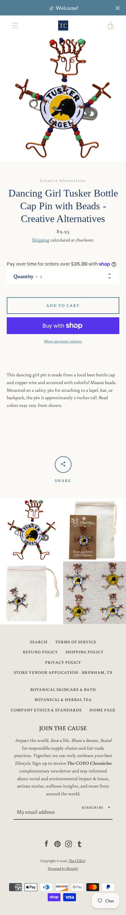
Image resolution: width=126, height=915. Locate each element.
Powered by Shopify (63, 868)
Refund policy (40, 651)
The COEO (77, 860)
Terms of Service (75, 641)
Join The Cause (63, 728)
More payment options (63, 340)
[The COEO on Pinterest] (57, 844)
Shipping (40, 240)
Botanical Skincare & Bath (63, 689)
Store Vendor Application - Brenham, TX (63, 672)
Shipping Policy (84, 651)
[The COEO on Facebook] (46, 844)
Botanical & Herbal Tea (63, 699)
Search (39, 641)
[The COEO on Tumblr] (79, 844)
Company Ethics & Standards (46, 709)
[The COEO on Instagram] (68, 844)
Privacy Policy (63, 662)
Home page (102, 709)
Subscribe (92, 807)
